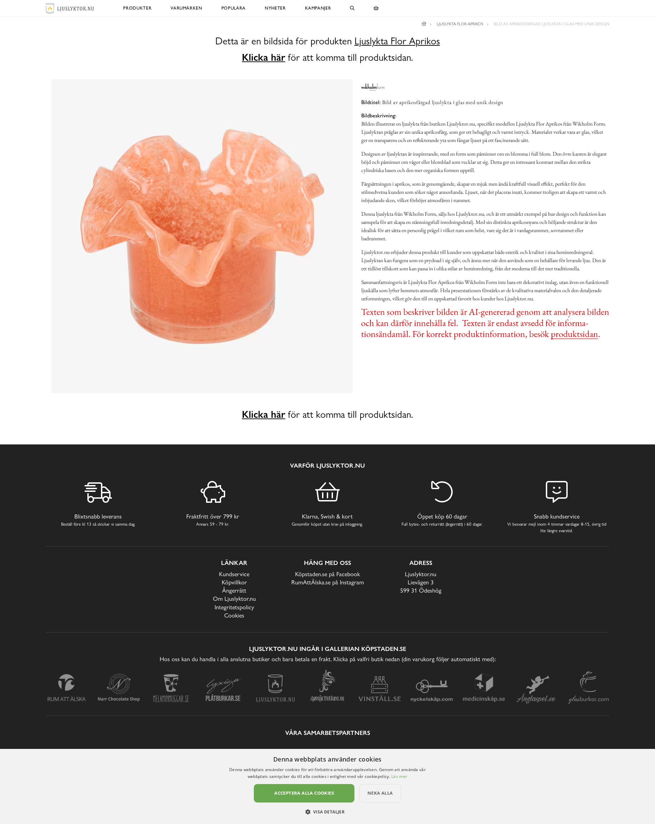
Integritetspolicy (234, 607)
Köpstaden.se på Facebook (327, 574)
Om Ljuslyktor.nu (234, 598)
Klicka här (263, 57)
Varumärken (186, 8)
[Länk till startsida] (424, 24)
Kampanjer (318, 8)
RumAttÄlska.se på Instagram (327, 582)
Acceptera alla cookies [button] (304, 793)
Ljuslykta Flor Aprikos (397, 41)
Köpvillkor (234, 582)
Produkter (137, 8)
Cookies (234, 615)
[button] (327, 812)
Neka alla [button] (380, 793)
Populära (233, 8)
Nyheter (275, 8)
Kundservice (234, 574)
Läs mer (399, 776)
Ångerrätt (234, 590)
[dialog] (327, 786)
